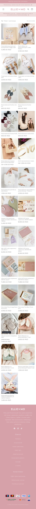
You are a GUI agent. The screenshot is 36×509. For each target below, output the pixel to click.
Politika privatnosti (18, 484)
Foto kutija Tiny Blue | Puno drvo (25, 307)
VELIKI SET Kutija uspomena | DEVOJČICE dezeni (26, 279)
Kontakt (18, 462)
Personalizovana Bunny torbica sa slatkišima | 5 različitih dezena (7, 397)
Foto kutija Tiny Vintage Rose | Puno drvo (9, 307)
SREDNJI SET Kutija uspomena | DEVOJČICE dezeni (24, 250)
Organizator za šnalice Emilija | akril (26, 76)
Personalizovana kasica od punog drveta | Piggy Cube (8, 46)
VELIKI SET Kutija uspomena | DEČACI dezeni (9, 279)
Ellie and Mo (15, 504)
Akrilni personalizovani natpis (26, 161)
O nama (18, 465)
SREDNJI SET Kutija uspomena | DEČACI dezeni (25, 219)
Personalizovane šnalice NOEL (9, 133)
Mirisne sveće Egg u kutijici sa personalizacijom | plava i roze (26, 367)
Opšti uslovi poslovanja (18, 476)
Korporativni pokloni (18, 458)
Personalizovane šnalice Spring (24, 105)
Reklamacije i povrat (18, 480)
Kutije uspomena (18, 446)
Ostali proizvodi (18, 454)
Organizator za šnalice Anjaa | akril (9, 76)
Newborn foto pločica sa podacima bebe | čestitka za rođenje (8, 220)
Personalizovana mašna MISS (26, 133)
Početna (18, 439)
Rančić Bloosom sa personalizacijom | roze (24, 336)
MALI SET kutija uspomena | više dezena (8, 249)
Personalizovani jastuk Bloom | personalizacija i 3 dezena (26, 190)
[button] (3, 9)
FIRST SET (18, 450)
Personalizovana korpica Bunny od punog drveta (7, 161)
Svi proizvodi (18, 442)
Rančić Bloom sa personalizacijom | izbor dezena (24, 47)
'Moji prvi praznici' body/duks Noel (9, 336)
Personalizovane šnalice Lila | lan (9, 105)
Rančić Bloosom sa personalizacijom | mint (7, 367)
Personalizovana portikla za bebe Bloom (8, 190)
